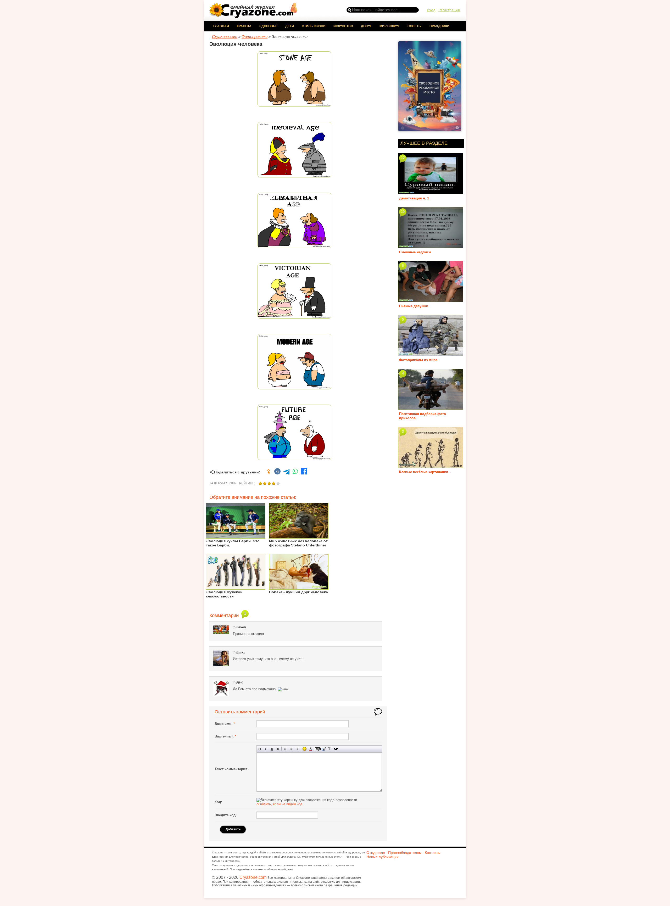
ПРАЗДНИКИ (439, 26)
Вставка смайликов (305, 749)
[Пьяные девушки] (430, 300)
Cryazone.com (252, 877)
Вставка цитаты (324, 749)
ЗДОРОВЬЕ (268, 26)
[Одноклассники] (268, 472)
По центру (291, 749)
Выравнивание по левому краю (285, 749)
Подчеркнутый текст (272, 749)
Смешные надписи (415, 252)
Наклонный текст (266, 749)
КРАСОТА (244, 26)
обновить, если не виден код (279, 804)
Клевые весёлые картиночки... (425, 472)
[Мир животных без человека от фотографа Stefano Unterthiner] (298, 537)
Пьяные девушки (413, 306)
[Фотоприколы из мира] (430, 354)
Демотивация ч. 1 (414, 198)
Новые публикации (382, 857)
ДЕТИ (289, 26)
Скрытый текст (318, 749)
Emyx (240, 652)
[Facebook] (304, 472)
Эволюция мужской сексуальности (224, 594)
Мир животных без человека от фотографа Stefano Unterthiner (298, 543)
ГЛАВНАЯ (221, 26)
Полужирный (260, 749)
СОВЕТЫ (414, 26)
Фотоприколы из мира (418, 360)
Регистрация (449, 10)
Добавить (233, 829)
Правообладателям (405, 853)
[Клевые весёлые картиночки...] (430, 466)
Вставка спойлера (336, 749)
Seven (241, 627)
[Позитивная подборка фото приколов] (430, 408)
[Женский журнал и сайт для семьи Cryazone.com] (253, 16)
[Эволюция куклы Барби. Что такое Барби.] (235, 537)
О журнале (375, 853)
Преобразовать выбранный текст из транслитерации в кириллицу (330, 749)
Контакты (432, 853)
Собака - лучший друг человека (298, 592)
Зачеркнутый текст (278, 749)
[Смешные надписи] (430, 246)
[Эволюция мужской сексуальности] (235, 588)
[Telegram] (286, 472)
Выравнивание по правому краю (297, 749)
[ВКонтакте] (277, 472)
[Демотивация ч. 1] (430, 192)
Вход (431, 10)
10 (403, 212)
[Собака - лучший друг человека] (298, 588)
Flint (239, 682)
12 (403, 158)
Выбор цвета (311, 749)
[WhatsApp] (295, 472)
